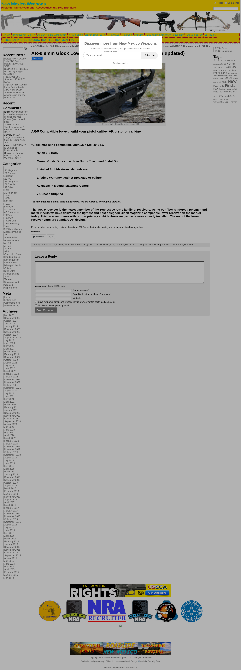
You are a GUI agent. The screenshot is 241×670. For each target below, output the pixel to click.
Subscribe (149, 55)
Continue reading (120, 63)
